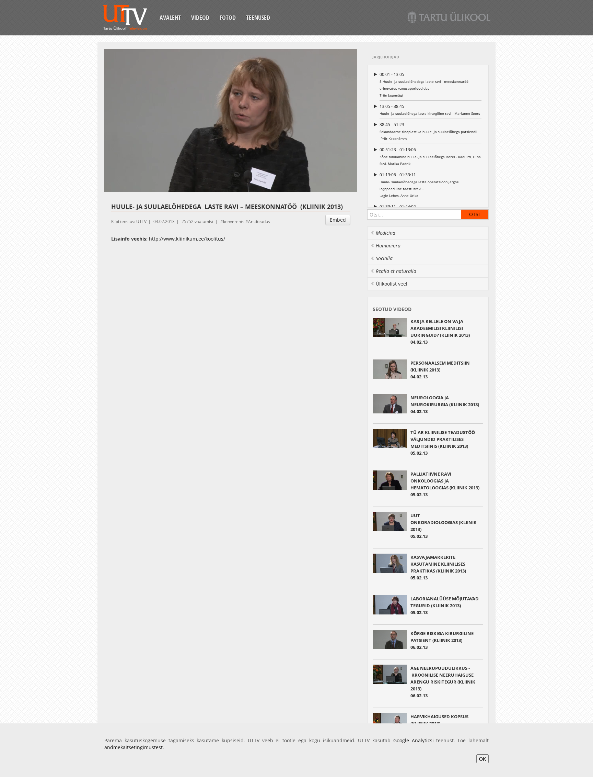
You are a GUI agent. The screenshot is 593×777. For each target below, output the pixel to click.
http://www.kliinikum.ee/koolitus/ (187, 238)
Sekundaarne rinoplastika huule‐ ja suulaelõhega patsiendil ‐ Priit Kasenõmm (429, 131)
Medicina (385, 233)
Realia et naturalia (396, 271)
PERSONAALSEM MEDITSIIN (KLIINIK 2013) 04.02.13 (440, 370)
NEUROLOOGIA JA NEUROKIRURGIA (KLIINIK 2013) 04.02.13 (444, 404)
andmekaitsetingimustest (133, 747)
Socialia (384, 258)
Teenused (258, 17)
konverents (233, 221)
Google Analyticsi (413, 740)
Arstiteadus (259, 221)
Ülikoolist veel (391, 283)
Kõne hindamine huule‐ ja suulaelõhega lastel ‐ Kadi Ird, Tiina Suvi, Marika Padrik (430, 156)
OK (482, 758)
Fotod (228, 17)
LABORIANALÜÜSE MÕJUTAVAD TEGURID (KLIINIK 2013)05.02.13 (444, 605)
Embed (338, 220)
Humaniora (388, 245)
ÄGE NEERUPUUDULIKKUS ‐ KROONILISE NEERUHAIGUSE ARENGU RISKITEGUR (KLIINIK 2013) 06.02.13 (442, 682)
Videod (200, 17)
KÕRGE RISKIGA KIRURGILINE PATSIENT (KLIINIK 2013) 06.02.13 (442, 640)
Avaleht (170, 17)
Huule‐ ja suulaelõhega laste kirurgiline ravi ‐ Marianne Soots (430, 109)
